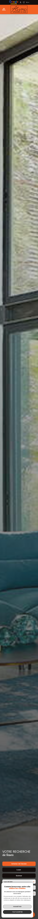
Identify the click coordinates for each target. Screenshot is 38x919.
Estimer (19, 876)
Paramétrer (17, 906)
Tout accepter (17, 912)
